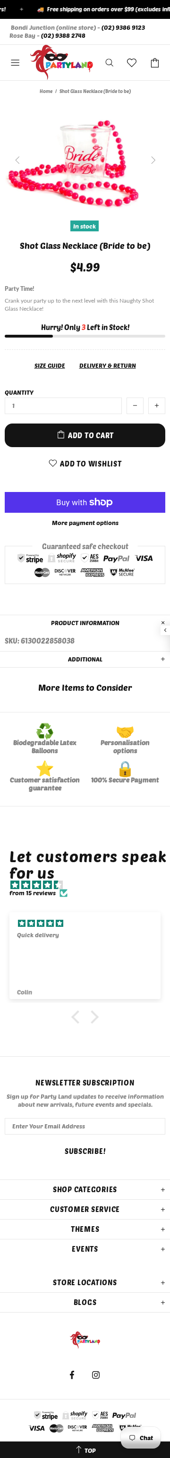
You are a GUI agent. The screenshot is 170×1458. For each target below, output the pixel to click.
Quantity (19, 392)
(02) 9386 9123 (123, 27)
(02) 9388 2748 (63, 35)
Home (46, 91)
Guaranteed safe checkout (85, 546)
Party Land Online (61, 63)
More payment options (85, 522)
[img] (89, 885)
